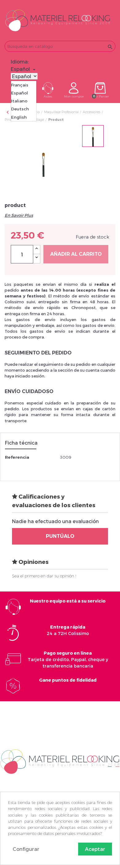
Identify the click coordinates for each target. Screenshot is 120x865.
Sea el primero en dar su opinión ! (44, 575)
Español (19, 92)
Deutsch (20, 108)
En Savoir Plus (19, 215)
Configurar (26, 849)
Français (19, 84)
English (19, 117)
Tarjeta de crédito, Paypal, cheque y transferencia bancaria (68, 659)
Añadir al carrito (76, 254)
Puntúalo (60, 536)
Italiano (19, 100)
